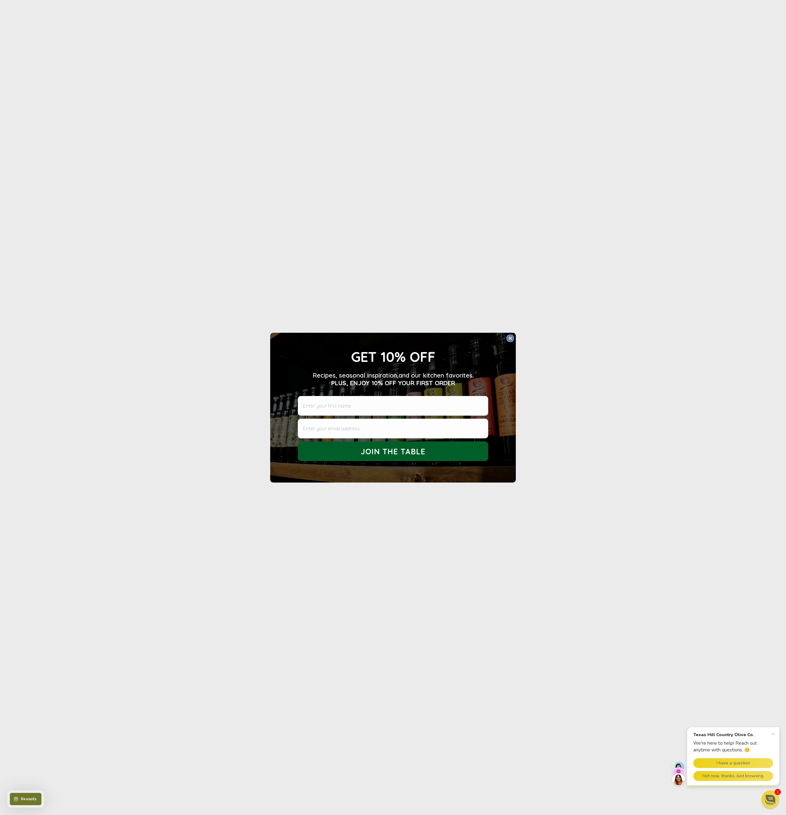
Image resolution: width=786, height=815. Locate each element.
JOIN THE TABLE (393, 451)
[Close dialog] (510, 338)
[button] (770, 799)
